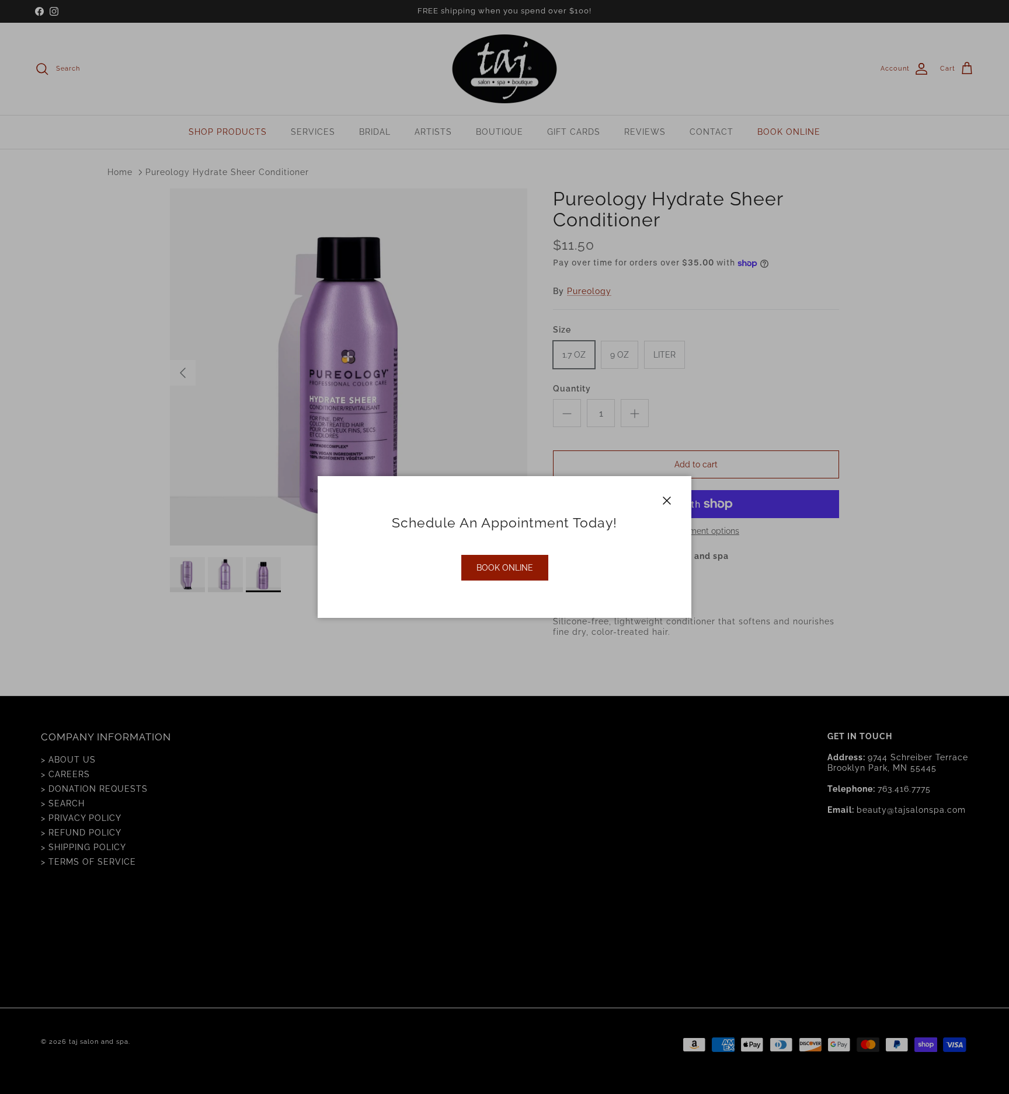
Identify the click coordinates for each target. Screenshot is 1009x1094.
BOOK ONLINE (504, 567)
